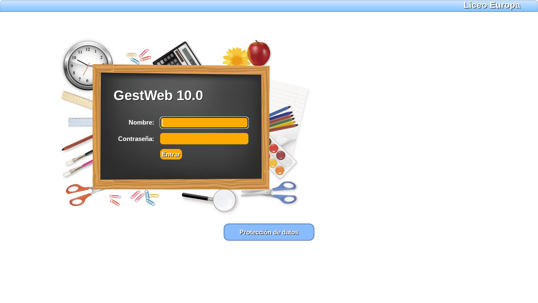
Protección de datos (269, 232)
